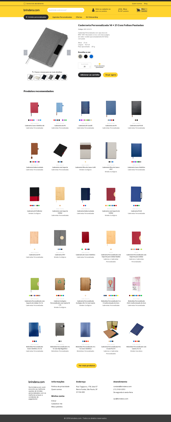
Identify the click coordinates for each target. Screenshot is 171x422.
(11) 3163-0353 (119, 389)
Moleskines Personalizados (60, 351)
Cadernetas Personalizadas (34, 128)
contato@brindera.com (122, 386)
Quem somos (56, 389)
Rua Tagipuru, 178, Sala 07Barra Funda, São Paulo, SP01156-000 (86, 389)
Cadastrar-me (56, 404)
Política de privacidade (60, 386)
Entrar (53, 401)
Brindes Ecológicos (85, 170)
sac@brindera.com (120, 399)
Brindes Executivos (136, 351)
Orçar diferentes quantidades (99, 66)
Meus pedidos (57, 406)
